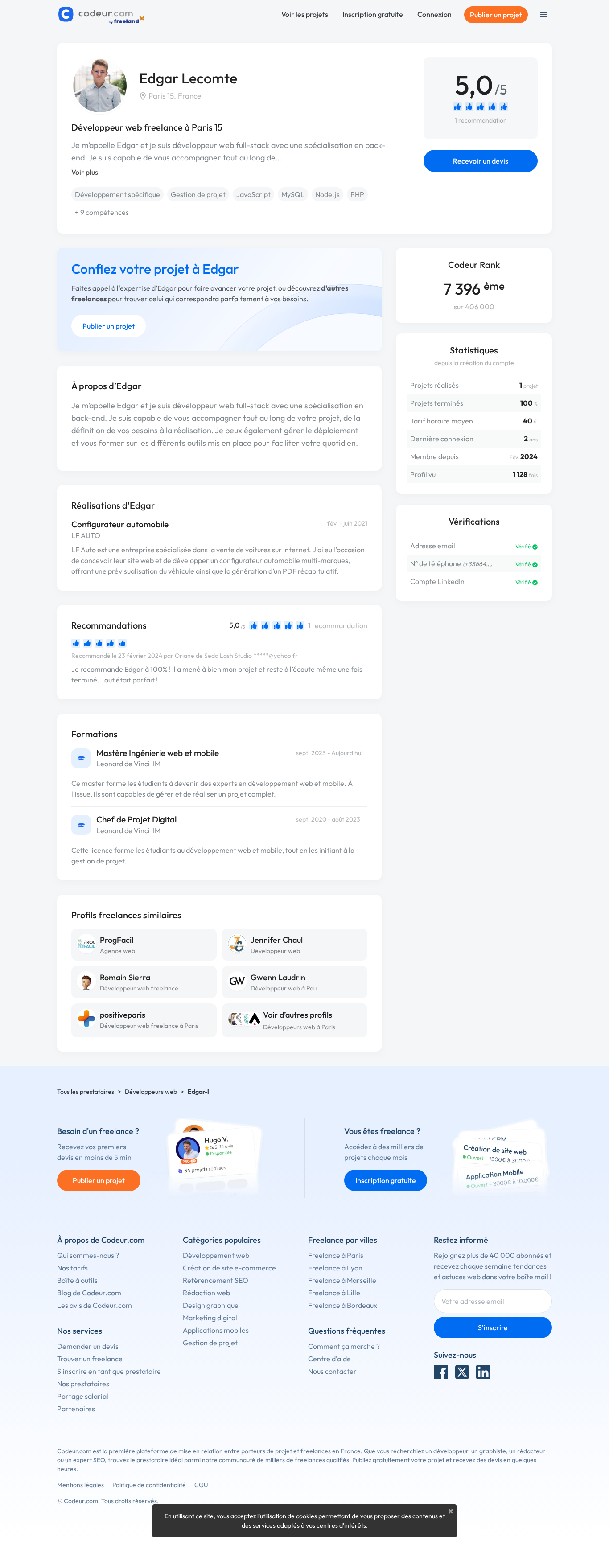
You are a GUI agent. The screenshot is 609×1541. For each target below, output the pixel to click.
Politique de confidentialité (149, 1485)
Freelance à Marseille (342, 1280)
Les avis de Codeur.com (94, 1305)
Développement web (216, 1255)
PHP (357, 194)
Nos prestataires (83, 1383)
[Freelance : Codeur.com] (102, 14)
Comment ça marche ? (344, 1346)
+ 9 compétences (102, 212)
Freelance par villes (342, 1240)
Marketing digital (210, 1317)
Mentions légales (80, 1485)
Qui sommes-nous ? (88, 1255)
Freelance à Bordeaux (342, 1305)
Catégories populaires (222, 1240)
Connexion (434, 14)
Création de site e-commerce (229, 1267)
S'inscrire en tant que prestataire (109, 1371)
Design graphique (211, 1305)
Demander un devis (88, 1346)
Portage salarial (82, 1396)
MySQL (292, 194)
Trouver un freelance (90, 1358)
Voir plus (84, 172)
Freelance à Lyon (335, 1267)
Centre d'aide (329, 1358)
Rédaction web (206, 1292)
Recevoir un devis (480, 160)
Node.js (327, 194)
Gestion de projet (198, 194)
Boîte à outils (77, 1280)
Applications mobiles (216, 1330)
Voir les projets (304, 14)
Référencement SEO (215, 1280)
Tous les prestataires (85, 1092)
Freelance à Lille (334, 1292)
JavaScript (253, 194)
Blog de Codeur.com (89, 1292)
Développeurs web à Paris (299, 1027)
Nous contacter (332, 1371)
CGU (201, 1485)
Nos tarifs (72, 1267)
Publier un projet (496, 14)
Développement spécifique (117, 194)
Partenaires (76, 1408)
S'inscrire (493, 1327)
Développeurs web (151, 1092)
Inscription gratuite (372, 14)
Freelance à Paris (335, 1255)
